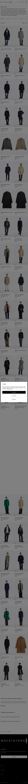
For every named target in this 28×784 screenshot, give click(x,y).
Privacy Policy (9, 388)
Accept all (14, 392)
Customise (14, 395)
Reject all (14, 399)
